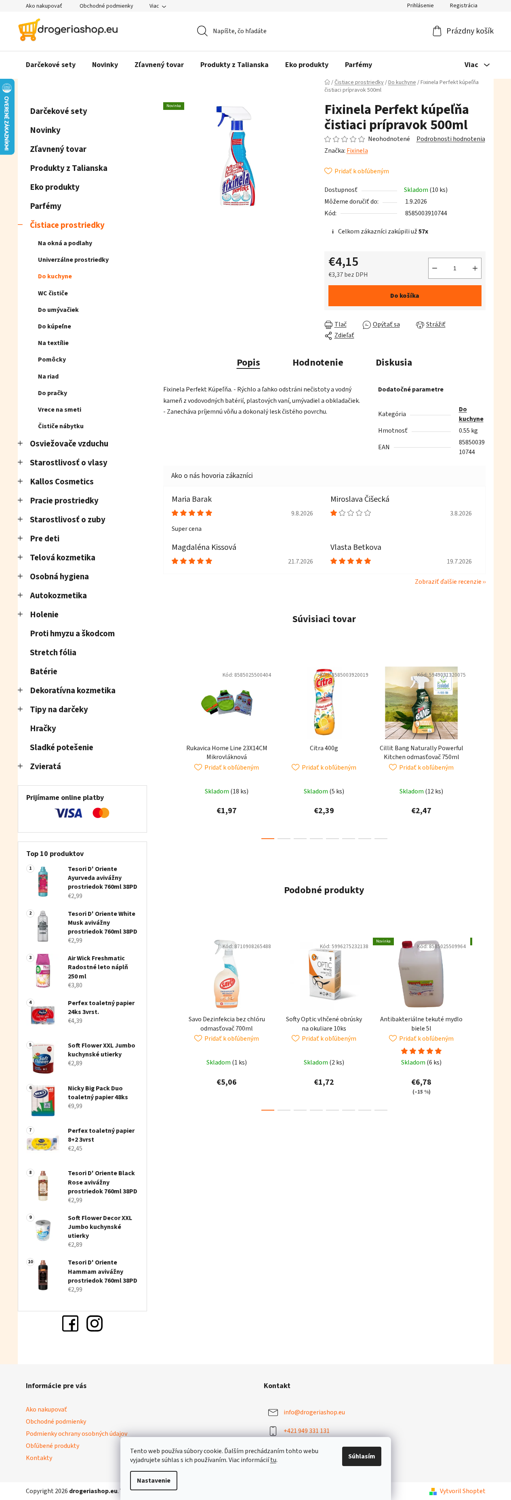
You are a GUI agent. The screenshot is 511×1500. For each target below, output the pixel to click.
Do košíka (404, 295)
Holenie (44, 615)
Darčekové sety (58, 111)
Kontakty (39, 1458)
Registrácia (463, 6)
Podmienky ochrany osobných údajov (76, 1433)
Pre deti (44, 539)
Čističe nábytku (61, 426)
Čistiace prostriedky (67, 225)
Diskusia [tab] (394, 363)
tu (273, 1460)
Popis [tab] (248, 363)
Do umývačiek (58, 309)
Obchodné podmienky (106, 6)
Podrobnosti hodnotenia (450, 139)
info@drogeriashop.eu (314, 1412)
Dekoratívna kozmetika (73, 690)
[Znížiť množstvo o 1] (435, 268)
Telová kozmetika (62, 558)
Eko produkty (55, 187)
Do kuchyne (55, 276)
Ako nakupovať (44, 6)
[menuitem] (51, 65)
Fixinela (357, 150)
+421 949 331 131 (307, 1430)
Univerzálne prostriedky (73, 259)
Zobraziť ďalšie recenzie (448, 581)
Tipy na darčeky (59, 709)
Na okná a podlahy (65, 243)
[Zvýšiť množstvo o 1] (475, 268)
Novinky (45, 130)
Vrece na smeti (59, 409)
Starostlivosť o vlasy (68, 463)
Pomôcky (52, 359)
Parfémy (45, 206)
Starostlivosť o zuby (67, 520)
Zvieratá (45, 766)
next (479, 750)
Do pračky (52, 393)
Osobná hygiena (59, 577)
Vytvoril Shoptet (463, 1491)
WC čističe (53, 293)
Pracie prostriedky (64, 501)
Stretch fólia (53, 652)
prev (169, 750)
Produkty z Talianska (68, 168)
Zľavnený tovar (58, 149)
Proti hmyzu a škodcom (72, 634)
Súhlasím (361, 1456)
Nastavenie (153, 1480)
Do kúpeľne (54, 326)
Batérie (43, 671)
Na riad (48, 376)
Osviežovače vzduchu (69, 444)
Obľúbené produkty (52, 1445)
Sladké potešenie (61, 747)
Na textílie (53, 343)
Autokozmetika (58, 596)
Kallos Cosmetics (62, 482)
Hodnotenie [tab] (317, 363)
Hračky (44, 728)
